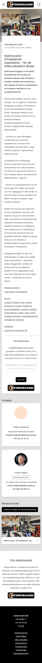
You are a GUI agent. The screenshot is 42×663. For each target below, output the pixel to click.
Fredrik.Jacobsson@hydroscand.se (21, 435)
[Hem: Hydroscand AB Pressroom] (20, 4)
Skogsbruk (27, 306)
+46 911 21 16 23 (21, 438)
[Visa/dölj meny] (3, 4)
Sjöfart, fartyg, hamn (26, 313)
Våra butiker (21, 636)
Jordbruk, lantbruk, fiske (14, 303)
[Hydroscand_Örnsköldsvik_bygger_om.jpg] (21, 526)
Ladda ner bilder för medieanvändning (20, 509)
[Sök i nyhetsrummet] (39, 4)
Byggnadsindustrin (30, 316)
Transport (18, 306)
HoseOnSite (21, 650)
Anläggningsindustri (12, 316)
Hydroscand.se (21, 633)
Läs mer (21, 380)
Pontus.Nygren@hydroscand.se (21, 486)
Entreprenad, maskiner (14, 320)
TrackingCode (21, 647)
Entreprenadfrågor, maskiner (16, 309)
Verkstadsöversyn (21, 653)
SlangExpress (21, 643)
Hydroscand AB (20, 330)
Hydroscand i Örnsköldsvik (15, 292)
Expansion (8, 330)
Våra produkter (21, 640)
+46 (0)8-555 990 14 (21, 489)
